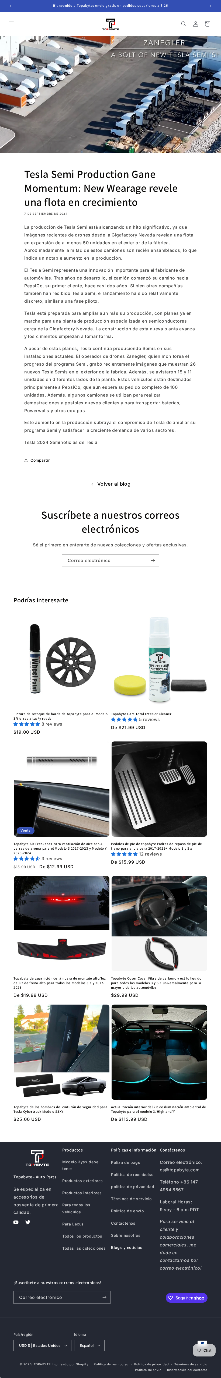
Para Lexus (73, 1224)
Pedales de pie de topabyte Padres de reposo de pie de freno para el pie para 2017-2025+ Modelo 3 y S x (156, 846)
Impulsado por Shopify (70, 1364)
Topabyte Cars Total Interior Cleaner (141, 714)
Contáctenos (123, 1223)
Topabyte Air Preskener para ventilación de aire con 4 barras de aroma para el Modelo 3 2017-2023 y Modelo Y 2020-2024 (60, 848)
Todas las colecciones (84, 1248)
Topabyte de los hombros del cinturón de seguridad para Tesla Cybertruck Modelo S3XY (60, 1109)
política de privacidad (132, 1186)
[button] (11, 24)
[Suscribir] (153, 560)
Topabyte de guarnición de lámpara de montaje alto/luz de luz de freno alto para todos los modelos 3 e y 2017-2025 (59, 983)
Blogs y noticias (127, 1247)
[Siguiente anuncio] (210, 6)
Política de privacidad (151, 1364)
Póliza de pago (125, 1162)
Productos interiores (82, 1192)
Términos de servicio (131, 1198)
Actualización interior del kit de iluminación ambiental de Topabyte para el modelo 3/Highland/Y (158, 1109)
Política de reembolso (132, 1174)
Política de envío (127, 1211)
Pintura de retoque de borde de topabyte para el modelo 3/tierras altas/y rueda (60, 716)
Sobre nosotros (125, 1235)
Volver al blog (113, 484)
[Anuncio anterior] (10, 6)
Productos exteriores (82, 1180)
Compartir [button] (40, 460)
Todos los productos (82, 1236)
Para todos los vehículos (76, 1208)
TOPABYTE (42, 1364)
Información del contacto (187, 1370)
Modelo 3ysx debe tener (80, 1165)
